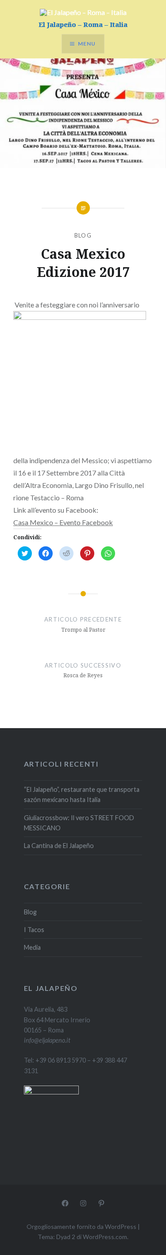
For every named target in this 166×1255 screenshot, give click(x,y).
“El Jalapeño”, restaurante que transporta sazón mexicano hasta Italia (81, 794)
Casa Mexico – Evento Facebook (63, 522)
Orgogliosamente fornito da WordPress (81, 1226)
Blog (83, 235)
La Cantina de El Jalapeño (59, 845)
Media (32, 947)
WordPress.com (105, 1236)
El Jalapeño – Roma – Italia (83, 24)
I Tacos (34, 929)
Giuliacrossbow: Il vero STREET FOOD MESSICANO (79, 823)
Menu (87, 43)
